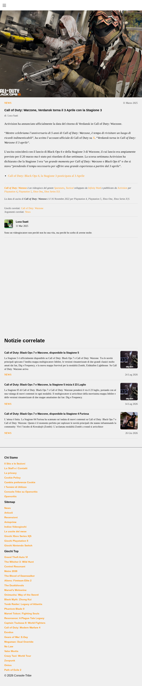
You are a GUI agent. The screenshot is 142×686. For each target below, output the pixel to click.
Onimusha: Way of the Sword (21, 594)
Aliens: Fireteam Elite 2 (18, 580)
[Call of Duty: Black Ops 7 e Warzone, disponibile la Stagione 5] (129, 359)
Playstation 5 (25, 191)
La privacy (10, 473)
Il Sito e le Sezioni (14, 463)
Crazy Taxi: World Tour (17, 655)
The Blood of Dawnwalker (19, 575)
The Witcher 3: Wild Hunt (19, 561)
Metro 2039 (10, 571)
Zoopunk (9, 660)
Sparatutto (59, 188)
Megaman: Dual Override (18, 641)
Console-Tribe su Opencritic (21, 491)
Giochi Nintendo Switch (18, 545)
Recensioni (11, 517)
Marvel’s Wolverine (15, 590)
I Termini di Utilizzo (15, 487)
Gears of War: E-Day (16, 637)
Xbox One (38, 191)
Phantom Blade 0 (14, 608)
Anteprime (10, 522)
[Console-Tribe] (71, 5)
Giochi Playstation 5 (16, 540)
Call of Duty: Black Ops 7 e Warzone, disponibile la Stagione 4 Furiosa (46, 413)
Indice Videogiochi (15, 526)
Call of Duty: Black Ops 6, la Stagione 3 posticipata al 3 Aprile (46, 175)
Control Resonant (14, 566)
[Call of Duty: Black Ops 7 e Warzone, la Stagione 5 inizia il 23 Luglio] (129, 391)
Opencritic (10, 496)
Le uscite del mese (15, 531)
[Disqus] (71, 288)
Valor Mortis (11, 651)
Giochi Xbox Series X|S (17, 536)
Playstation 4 (10, 191)
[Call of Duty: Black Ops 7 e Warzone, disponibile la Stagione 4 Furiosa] (129, 420)
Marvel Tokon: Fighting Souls (21, 613)
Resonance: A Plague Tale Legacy (24, 618)
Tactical (70, 188)
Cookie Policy (12, 477)
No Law (8, 646)
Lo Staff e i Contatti (15, 468)
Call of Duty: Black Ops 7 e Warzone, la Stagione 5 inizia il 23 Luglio (45, 384)
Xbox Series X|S (52, 191)
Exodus (8, 632)
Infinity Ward (94, 188)
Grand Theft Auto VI (16, 557)
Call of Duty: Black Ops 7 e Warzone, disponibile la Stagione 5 (41, 352)
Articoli (8, 512)
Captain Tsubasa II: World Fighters (24, 622)
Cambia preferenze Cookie (19, 482)
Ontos (8, 665)
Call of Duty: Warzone (15, 188)
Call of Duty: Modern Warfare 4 (22, 627)
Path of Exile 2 (12, 669)
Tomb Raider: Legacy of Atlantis (23, 604)
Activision (122, 188)
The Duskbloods (14, 585)
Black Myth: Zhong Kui (18, 599)
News (7, 103)
